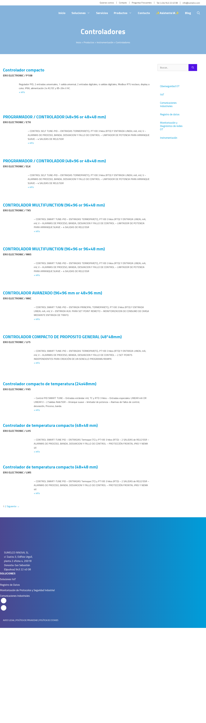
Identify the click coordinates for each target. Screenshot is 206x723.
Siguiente (13, 506)
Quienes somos (107, 3)
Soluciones (78, 13)
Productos (120, 13)
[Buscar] (193, 67)
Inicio (62, 13)
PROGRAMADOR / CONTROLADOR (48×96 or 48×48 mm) (54, 116)
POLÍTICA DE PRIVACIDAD (27, 620)
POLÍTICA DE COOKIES (48, 620)
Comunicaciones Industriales (15, 596)
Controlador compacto (23, 70)
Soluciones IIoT (8, 579)
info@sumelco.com (191, 3)
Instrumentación (105, 42)
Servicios (102, 13)
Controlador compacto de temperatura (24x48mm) (49, 383)
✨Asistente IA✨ (167, 13)
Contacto (123, 3)
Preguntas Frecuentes (142, 3)
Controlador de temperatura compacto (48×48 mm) (50, 425)
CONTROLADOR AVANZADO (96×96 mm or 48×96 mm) (52, 293)
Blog (188, 13)
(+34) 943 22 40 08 (169, 3)
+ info (22, 92)
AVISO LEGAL (8, 620)
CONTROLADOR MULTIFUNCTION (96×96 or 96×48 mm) (54, 205)
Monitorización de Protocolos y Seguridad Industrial (27, 590)
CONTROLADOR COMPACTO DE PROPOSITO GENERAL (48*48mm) (62, 336)
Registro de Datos (10, 585)
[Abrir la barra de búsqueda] (198, 12)
